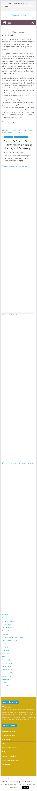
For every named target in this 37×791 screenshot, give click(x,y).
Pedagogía (5, 752)
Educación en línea (8, 735)
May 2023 (5, 653)
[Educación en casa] (4, 22)
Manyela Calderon (20, 152)
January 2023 (6, 666)
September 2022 (7, 679)
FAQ (3, 744)
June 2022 (5, 686)
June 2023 (5, 650)
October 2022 (6, 676)
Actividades (6, 739)
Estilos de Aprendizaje (9, 748)
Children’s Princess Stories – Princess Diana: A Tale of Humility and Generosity (18, 144)
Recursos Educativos (9, 756)
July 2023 (5, 647)
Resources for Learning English (12, 637)
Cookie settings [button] (14, 788)
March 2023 (6, 660)
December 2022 (7, 670)
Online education (8, 631)
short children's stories (20, 137)
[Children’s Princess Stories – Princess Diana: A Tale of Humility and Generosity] (18, 131)
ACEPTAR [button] (25, 788)
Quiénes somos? (7, 764)
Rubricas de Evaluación (10, 760)
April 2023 (5, 657)
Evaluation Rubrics (8, 621)
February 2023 (7, 663)
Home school (8, 137)
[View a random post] (32, 22)
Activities (5, 615)
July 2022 (5, 683)
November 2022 (7, 673)
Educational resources (9, 618)
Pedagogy (5, 634)
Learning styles (7, 628)
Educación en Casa (8, 731)
